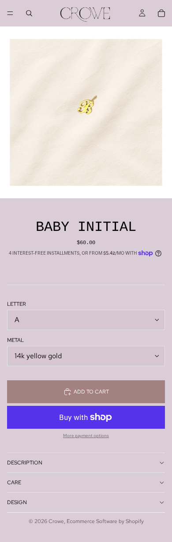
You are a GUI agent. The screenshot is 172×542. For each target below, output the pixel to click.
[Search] (29, 13)
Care (14, 482)
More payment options (86, 435)
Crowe (56, 521)
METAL (15, 340)
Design (17, 502)
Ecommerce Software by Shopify (105, 521)
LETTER (16, 304)
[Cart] (161, 13)
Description (24, 462)
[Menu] (10, 13)
